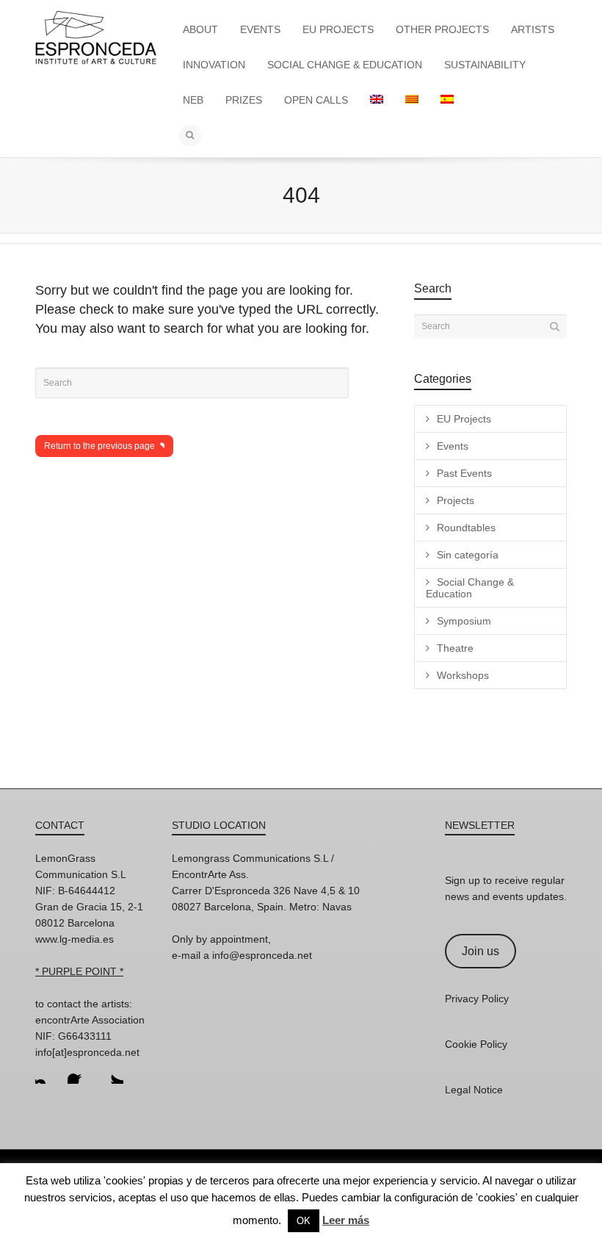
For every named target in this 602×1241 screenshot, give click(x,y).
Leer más (345, 1220)
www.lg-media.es (74, 939)
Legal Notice (474, 1090)
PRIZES (243, 100)
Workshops (463, 675)
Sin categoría (467, 555)
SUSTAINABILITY (485, 65)
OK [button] (304, 1220)
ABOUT (200, 29)
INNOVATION (214, 65)
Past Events (464, 473)
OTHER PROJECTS (442, 29)
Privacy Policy (477, 998)
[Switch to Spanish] (447, 100)
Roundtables (466, 527)
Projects (455, 500)
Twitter (111, 1072)
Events (452, 446)
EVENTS (260, 29)
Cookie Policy (476, 1044)
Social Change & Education (470, 588)
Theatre (455, 648)
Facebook (79, 1072)
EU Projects (464, 419)
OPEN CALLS (316, 100)
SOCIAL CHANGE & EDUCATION (344, 65)
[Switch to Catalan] (411, 100)
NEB (193, 100)
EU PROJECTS (338, 29)
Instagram (47, 1072)
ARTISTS (532, 29)
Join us (480, 951)
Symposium (464, 621)
